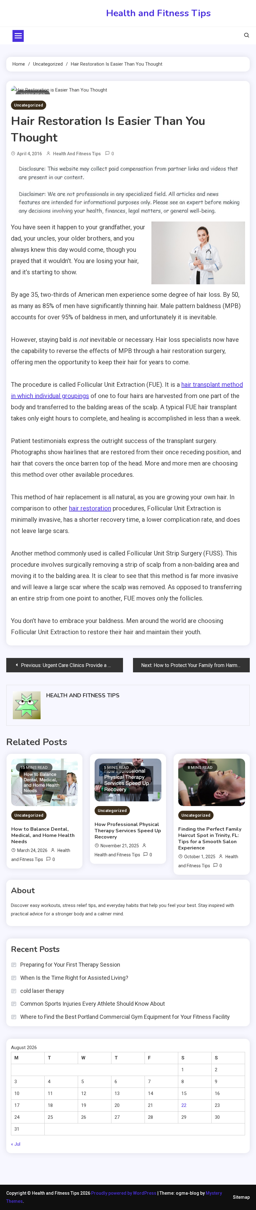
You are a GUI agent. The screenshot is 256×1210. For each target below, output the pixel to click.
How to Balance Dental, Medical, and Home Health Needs (43, 835)
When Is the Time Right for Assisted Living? (74, 977)
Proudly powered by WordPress (124, 1193)
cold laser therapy (42, 991)
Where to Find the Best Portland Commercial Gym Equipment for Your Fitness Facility (125, 1016)
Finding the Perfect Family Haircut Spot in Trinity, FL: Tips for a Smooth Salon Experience (209, 838)
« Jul (15, 1144)
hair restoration (90, 508)
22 (183, 1105)
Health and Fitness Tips (158, 13)
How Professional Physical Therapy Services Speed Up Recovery (128, 830)
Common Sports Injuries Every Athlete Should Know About (92, 1003)
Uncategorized (28, 105)
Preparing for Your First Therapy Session (70, 964)
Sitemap (241, 1197)
